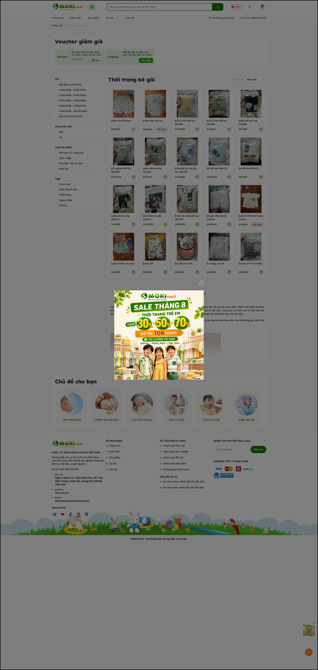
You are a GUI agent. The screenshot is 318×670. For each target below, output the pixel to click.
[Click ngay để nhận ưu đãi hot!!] (159, 335)
